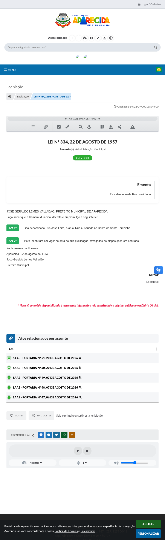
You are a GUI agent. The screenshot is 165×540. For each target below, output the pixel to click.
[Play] (78, 451)
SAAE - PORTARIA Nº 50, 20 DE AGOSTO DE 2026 (46, 367)
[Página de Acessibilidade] (111, 38)
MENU (12, 69)
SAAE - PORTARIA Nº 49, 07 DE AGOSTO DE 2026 (46, 377)
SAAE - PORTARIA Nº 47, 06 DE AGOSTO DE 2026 (46, 397)
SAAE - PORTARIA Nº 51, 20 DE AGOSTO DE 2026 (46, 358)
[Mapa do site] (104, 38)
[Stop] (87, 451)
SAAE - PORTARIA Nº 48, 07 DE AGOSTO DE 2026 (46, 387)
